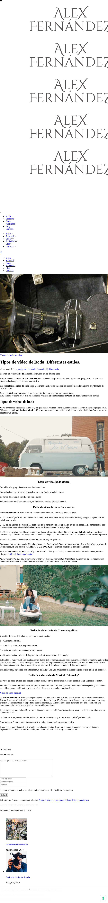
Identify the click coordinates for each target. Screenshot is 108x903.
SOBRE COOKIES (39, 890)
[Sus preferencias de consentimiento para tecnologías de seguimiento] (103, 898)
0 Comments (53, 369)
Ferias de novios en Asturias (17, 844)
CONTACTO (56, 890)
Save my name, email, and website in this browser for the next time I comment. (38, 790)
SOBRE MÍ (6, 890)
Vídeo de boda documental (20, 554)
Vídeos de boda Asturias (11, 355)
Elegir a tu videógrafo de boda (18, 877)
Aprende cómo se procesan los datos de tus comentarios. (64, 800)
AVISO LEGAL (21, 890)
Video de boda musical (10, 693)
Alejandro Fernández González (32, 369)
